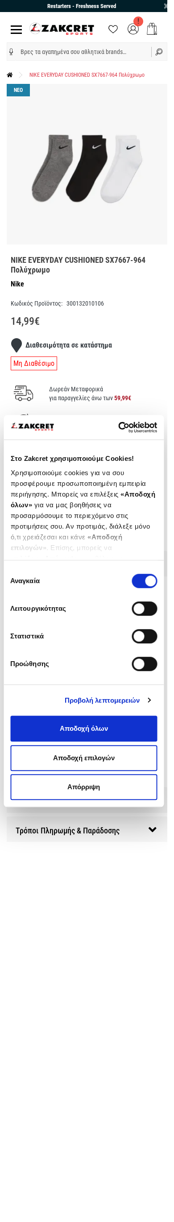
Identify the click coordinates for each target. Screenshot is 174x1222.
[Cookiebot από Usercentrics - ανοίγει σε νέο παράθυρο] (119, 427)
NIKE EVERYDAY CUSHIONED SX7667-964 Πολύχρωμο (87, 75)
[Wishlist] (113, 28)
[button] (11, 51)
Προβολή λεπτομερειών (102, 700)
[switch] (144, 608)
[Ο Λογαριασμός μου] (133, 28)
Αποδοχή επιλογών (84, 758)
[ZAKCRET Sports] (62, 28)
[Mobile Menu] (14, 29)
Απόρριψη (83, 787)
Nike (17, 284)
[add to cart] (152, 29)
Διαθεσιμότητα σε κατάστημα (68, 345)
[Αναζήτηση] (159, 51)
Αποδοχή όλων (84, 728)
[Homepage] (10, 75)
